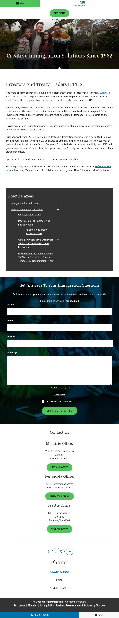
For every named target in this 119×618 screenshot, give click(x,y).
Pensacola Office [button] (60, 496)
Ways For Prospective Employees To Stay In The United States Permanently (35, 243)
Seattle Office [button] (59, 529)
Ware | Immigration (52, 601)
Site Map (32, 605)
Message (12, 352)
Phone (11, 336)
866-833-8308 (41, 615)
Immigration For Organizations (27, 209)
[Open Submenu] (58, 203)
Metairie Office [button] (59, 467)
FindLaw (100, 605)
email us (13, 170)
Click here (104, 92)
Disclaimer (59, 394)
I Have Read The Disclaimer (59, 401)
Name (10, 304)
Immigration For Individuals (25, 203)
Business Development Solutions (74, 605)
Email (101, 615)
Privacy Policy (46, 605)
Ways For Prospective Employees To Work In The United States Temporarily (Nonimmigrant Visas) (36, 257)
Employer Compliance (29, 214)
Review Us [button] (59, 13)
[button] (19, 3)
